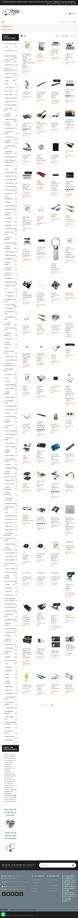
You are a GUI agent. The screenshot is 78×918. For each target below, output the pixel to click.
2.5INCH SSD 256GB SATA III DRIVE (41, 578)
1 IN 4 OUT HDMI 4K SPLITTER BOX (55, 52)
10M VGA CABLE (54, 215)
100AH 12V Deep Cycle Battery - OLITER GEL (26, 187)
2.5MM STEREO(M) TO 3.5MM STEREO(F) (26, 618)
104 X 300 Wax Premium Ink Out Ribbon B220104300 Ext (27, 221)
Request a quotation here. (12, 877)
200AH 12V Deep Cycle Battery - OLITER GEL (41, 651)
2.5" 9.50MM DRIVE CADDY (41, 555)
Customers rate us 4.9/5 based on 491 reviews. (22, 909)
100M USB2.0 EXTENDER (41, 183)
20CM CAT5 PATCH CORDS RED (55, 687)
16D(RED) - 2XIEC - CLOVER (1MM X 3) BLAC (40, 389)
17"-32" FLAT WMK (55, 387)
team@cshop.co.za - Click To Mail (17, 886)
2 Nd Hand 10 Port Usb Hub (69, 456)
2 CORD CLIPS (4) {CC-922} (68, 422)
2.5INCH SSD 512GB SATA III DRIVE (55, 578)
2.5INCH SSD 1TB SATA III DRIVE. (26, 578)
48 (52, 705)
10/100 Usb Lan (69, 152)
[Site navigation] (3, 22)
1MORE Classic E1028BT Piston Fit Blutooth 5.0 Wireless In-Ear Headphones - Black (69, 393)
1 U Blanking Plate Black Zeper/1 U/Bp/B (41, 94)
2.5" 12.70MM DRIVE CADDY (25, 556)
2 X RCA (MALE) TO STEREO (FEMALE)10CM (27, 517)
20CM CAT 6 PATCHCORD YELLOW (27, 687)
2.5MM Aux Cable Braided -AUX (69, 587)
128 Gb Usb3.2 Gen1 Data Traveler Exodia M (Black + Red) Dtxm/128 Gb (70, 252)
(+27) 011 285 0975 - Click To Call (17, 889)
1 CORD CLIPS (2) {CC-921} (40, 56)
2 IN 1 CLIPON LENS (25, 457)
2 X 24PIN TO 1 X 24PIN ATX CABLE (55, 486)
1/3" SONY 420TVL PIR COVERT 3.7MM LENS (69, 122)
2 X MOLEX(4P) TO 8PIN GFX (69, 486)
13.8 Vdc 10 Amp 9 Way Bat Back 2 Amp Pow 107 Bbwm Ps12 (41, 297)
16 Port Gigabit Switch (67, 351)
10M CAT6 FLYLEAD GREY (40, 219)
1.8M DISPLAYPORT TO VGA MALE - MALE (42, 125)
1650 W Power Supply (25, 388)
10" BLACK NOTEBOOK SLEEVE (55, 157)
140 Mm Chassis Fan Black (55, 295)
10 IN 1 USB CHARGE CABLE (26, 157)
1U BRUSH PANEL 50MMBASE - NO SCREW (41, 424)
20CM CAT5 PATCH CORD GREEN (41, 687)
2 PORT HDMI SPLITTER (25, 486)
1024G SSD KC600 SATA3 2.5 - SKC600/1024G (70, 184)
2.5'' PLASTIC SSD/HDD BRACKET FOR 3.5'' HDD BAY (55, 557)
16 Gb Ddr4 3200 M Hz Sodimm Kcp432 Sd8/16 (41, 357)
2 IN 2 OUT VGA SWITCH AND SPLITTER (55, 457)
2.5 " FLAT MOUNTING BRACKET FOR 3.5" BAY (55, 520)
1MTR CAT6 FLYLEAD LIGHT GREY (26, 426)
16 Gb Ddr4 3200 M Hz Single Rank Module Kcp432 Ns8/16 (69, 327)
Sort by (57, 36)
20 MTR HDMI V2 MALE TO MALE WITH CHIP (41, 616)
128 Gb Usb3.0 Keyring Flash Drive (55, 266)
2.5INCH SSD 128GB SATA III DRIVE (69, 547)
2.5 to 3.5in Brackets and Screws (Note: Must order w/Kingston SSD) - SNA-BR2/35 (70, 523)
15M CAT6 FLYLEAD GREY (26, 328)
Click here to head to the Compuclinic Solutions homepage (10, 792)
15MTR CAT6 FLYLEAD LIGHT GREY (55, 328)
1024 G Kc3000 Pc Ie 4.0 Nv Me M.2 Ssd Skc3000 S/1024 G (55, 186)
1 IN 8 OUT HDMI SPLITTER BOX (69, 56)
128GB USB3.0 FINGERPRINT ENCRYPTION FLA (27, 295)
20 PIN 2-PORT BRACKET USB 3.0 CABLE (54, 619)
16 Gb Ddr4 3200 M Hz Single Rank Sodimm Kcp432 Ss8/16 (26, 357)
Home (4, 29)
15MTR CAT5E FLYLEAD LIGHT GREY (41, 327)
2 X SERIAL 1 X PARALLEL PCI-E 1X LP (41, 519)
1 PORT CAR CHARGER (26, 93)
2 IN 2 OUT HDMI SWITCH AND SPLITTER (41, 454)
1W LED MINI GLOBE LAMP (55, 426)
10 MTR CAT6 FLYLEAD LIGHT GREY (41, 157)
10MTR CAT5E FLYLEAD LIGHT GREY (69, 218)
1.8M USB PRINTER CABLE (54, 125)
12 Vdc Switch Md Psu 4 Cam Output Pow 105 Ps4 (26, 253)
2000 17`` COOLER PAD (70, 617)
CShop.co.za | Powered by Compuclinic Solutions (19, 915)
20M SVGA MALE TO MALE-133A (69, 687)
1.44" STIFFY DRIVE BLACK (69, 91)
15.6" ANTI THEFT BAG (69, 294)
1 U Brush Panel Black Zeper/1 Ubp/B (55, 95)
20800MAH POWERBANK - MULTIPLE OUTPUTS (70, 648)
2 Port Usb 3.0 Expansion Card (40, 484)
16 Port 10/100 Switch (53, 357)
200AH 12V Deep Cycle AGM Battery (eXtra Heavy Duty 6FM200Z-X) (27, 653)
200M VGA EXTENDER (55, 652)
